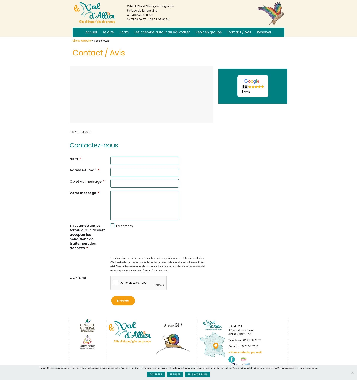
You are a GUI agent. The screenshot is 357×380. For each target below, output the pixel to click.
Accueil (91, 32)
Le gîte (108, 32)
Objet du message (87, 181)
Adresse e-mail (84, 170)
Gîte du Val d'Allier (82, 40)
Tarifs (124, 32)
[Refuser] (352, 372)
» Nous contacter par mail (245, 352)
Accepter (156, 374)
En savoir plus (197, 374)
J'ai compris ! (124, 226)
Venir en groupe (208, 32)
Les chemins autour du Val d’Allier (162, 32)
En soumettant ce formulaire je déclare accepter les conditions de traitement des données (88, 236)
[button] (252, 86)
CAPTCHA (78, 278)
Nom (75, 159)
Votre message (84, 193)
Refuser (175, 374)
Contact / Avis (239, 32)
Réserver (264, 32)
